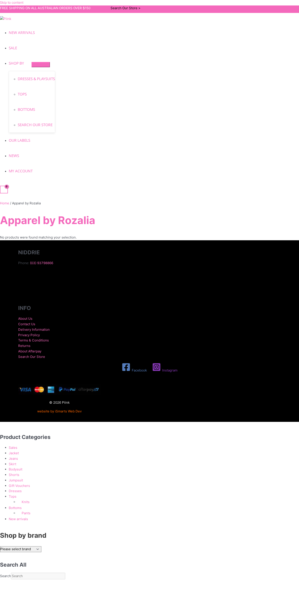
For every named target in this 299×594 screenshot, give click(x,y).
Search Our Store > (126, 8)
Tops (12, 496)
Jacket (14, 453)
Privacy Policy (29, 335)
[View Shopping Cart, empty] (4, 190)
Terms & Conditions (33, 340)
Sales (13, 448)
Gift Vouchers (19, 486)
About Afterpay (29, 351)
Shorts (14, 475)
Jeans (13, 458)
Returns (24, 346)
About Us (25, 318)
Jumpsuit (16, 480)
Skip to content (11, 2)
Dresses (15, 491)
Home (4, 203)
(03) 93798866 (41, 263)
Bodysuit (15, 469)
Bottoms (15, 508)
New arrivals (18, 519)
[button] (26, 63)
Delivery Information (34, 329)
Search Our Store (31, 357)
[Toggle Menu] (41, 64)
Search (5, 576)
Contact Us (26, 324)
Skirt (12, 464)
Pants (26, 513)
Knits (26, 502)
